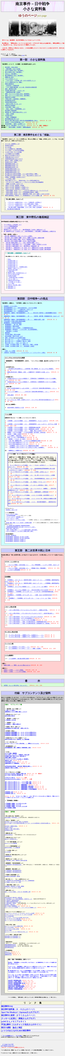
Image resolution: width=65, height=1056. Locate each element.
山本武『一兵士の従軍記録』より (14, 122)
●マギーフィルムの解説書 (11, 843)
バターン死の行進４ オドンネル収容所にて (21, 618)
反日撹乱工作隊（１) (13, 260)
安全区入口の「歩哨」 (11, 162)
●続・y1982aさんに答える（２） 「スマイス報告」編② (18, 783)
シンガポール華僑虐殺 (13, 570)
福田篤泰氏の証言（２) (11, 165)
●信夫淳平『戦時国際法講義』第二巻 (16, 983)
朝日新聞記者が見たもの (12, 119)
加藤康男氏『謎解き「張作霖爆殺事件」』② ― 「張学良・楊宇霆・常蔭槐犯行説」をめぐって (32, 316)
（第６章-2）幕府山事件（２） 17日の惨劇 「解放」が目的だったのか (26, 244)
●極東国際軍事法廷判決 (10, 944)
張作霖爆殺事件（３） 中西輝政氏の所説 (16, 311)
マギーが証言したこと (11, 79)
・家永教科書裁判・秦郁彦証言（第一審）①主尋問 (17, 536)
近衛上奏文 (10, 395)
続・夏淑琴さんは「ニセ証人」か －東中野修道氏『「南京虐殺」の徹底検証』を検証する (30, 231)
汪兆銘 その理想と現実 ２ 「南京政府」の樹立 (19, 346)
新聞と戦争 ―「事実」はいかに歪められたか (17, 665)
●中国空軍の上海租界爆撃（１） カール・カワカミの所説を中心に (20, 732)
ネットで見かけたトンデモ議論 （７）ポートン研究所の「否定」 (30, 485)
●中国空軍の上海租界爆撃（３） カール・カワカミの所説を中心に (20, 735)
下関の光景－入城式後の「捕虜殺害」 (16, 99)
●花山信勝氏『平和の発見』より (12, 817)
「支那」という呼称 (9, 351)
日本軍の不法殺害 (12, 276)
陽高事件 (7, 333)
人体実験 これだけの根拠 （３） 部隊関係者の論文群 (23, 427)
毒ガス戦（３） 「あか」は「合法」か (16, 343)
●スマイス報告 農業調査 (11, 753)
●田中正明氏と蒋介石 (10, 715)
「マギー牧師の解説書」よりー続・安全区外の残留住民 (21, 87)
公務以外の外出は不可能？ (14, 280)
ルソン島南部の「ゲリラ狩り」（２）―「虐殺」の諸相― (25, 648)
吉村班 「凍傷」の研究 (14, 434)
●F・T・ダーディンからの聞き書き (13, 919)
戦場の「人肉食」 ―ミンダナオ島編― (15, 671)
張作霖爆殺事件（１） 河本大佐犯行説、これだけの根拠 (20, 308)
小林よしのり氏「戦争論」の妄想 (14, 185)
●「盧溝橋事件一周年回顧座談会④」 (13, 872)
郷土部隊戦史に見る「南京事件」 (14, 75)
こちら (23, 55)
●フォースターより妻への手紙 (12, 929)
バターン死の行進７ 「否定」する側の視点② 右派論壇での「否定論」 (29, 623)
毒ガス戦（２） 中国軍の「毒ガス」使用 (17, 341)
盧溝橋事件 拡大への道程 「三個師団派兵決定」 (19, 328)
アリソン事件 (11, 283)
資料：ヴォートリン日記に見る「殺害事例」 (17, 94)
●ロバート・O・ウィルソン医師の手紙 (14, 926)
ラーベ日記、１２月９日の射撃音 (14, 150)
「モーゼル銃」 (18, 1035)
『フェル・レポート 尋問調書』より (14, 517)
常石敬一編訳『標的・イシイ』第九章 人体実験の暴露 (19, 522)
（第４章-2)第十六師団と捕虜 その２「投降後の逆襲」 (20, 239)
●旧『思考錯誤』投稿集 (10, 807)
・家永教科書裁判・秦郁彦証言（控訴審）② (15, 541)
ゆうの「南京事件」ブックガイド (15, 125)
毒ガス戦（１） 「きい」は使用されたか (17, 339)
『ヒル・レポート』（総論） (12, 518)
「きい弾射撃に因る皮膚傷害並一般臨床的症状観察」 (18, 525)
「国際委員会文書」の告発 (12, 92)
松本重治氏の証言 (10, 100)
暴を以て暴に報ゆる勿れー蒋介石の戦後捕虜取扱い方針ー (21, 120)
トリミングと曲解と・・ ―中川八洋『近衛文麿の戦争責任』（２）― (28, 391)
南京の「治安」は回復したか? (13, 160)
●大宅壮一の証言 (9, 827)
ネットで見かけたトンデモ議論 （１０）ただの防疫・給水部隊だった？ (33, 495)
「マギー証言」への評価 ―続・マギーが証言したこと (20, 80)
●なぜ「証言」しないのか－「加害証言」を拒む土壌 (17, 754)
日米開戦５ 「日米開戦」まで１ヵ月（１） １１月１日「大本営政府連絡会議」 (30, 591)
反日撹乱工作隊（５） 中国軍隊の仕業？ (18, 266)
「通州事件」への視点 (11, 331)
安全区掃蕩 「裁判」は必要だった (15, 124)
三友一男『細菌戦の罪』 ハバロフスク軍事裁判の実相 (24, 440)
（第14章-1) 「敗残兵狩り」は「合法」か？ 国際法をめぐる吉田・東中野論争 (28, 247)
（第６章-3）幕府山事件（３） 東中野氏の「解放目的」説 (22, 246)
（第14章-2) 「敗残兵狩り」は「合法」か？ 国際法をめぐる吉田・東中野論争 (28, 249)
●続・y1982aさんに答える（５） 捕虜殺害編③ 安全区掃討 (19, 787)
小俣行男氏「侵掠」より (12, 107)
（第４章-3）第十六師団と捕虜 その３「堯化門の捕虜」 (20, 241)
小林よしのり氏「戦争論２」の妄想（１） (17, 187)
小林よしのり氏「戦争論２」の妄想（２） (17, 189)
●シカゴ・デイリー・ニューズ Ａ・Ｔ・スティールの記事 (18, 914)
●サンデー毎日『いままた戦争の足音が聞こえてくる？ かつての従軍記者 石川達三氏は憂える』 (28, 823)
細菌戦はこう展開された (16, 450)
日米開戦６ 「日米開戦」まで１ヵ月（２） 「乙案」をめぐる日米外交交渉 (29, 595)
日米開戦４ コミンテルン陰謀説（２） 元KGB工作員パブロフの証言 (27, 590)
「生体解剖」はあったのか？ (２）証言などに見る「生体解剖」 (27, 447)
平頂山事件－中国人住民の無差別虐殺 (14, 321)
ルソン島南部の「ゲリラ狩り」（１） (19, 647)
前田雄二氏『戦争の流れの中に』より (16, 112)
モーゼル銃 (8, 147)
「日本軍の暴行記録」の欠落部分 (15, 277)
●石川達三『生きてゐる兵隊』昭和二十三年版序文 (16, 821)
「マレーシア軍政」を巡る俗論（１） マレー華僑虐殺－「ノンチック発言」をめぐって (33, 565)
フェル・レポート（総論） (12, 514)
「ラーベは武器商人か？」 (8, 1035)
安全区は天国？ (9, 145)
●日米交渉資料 (8, 953)
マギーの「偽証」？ (13, 279)
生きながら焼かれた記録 (13, 274)
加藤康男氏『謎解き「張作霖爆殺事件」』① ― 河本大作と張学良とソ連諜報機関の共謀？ (30, 313)
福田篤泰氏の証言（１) (11, 164)
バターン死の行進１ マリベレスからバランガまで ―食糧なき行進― (28, 610)
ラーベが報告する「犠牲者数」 (14, 148)
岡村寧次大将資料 (10, 105)
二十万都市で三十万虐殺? (12, 153)
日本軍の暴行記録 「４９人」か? (15, 90)
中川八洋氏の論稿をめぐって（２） (19, 444)
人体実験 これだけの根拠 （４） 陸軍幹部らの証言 (23, 429)
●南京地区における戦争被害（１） (13, 936)
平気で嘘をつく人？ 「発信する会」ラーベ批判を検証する (22, 180)
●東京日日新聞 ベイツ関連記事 (12, 847)
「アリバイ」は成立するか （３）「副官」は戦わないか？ (25, 205)
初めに (9, 259)
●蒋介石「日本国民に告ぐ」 (11, 839)
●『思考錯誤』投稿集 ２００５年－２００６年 (16, 806)
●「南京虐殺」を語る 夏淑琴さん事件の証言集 (16, 860)
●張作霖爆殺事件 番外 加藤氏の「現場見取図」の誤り (18, 747)
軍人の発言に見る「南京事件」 (14, 72)
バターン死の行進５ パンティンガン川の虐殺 (22, 620)
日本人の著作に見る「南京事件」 (14, 70)
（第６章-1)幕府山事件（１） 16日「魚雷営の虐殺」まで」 (22, 242)
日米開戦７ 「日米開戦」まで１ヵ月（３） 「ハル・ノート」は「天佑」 (30, 598)
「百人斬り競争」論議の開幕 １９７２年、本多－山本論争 (24, 207)
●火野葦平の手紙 (9, 830)
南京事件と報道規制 (10, 110)
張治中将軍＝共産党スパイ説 (15, 407)
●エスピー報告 (8, 930)
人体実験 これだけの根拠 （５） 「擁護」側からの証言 (24, 430)
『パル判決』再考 (10, 179)
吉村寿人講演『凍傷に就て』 (12, 528)
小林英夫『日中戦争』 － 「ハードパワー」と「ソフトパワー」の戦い (25, 352)
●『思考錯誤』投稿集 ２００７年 (13, 805)
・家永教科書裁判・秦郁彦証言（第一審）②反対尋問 (17, 538)
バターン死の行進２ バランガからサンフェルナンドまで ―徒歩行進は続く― (31, 613)
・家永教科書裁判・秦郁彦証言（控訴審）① (15, 539)
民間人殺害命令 (9, 84)
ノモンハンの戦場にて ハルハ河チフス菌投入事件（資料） (20, 531)
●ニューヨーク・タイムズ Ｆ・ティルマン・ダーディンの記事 (19, 913)
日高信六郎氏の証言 (10, 102)
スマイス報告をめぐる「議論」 (14, 82)
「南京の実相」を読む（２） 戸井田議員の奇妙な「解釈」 (22, 192)
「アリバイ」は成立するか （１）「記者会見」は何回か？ (24, 202)
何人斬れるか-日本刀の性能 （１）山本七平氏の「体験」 (21, 174)
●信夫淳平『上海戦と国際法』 (15, 981)
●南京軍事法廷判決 (9, 947)
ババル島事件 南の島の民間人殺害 (19, 658)
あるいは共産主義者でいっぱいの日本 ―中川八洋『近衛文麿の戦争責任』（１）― (32, 388)
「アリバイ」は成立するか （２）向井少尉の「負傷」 (23, 204)
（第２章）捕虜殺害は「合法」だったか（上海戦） (18, 236)
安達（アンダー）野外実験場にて (16, 437)
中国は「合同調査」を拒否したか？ (15, 177)
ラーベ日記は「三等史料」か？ (13, 224)
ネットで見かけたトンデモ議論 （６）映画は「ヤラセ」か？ (28, 482)
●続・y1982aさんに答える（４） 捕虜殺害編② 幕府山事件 (19, 786)
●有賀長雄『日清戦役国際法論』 (15, 989)
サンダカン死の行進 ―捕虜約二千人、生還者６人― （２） (26, 636)
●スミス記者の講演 (9, 916)
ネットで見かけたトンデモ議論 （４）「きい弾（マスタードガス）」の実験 (33, 475)
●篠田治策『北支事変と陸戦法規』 (16, 987)
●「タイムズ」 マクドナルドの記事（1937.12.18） (17, 917)
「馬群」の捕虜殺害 (10, 117)
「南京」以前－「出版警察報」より (15, 109)
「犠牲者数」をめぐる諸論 (12, 69)
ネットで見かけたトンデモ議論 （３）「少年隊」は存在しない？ (30, 472)
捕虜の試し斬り (9, 77)
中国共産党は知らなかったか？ (14, 158)
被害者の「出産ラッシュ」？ (14, 268)
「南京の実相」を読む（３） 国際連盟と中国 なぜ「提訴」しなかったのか (27, 194)
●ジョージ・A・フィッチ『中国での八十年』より (16, 931)
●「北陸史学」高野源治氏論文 (12, 900)
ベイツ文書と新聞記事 (10, 228)
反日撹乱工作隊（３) (13, 263)
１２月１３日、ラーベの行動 (13, 152)
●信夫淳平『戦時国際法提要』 (15, 980)
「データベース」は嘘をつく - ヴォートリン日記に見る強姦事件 (24, 182)
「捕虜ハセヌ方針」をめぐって (14, 184)
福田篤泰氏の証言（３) (11, 167)
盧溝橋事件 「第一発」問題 (13, 324)
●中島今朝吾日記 (9, 834)
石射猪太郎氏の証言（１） (12, 169)
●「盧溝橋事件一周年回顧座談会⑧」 (14, 864)
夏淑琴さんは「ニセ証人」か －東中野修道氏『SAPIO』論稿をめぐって (25, 229)
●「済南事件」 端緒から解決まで (13, 724)
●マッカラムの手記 (9, 927)
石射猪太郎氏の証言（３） (12, 172)
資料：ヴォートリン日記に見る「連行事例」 (17, 95)
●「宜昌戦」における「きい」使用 (13, 882)
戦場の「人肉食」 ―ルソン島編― (14, 670)
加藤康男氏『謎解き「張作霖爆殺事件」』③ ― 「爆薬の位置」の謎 (24, 319)
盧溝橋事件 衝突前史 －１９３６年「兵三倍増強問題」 (21, 329)
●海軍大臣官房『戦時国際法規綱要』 (16, 986)
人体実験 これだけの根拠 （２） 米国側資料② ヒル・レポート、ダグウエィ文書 (32, 424)
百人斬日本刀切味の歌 (13, 209)
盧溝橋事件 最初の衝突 (12, 326)
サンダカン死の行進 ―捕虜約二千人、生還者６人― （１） (26, 635)
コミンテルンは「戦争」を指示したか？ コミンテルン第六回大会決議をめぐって (30, 399)
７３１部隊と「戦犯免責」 (15, 435)
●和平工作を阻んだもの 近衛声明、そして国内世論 (17, 739)
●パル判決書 (8, 851)
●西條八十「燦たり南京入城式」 (12, 828)
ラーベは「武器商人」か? (12, 143)
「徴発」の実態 (9, 114)
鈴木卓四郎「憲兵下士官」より (14, 336)
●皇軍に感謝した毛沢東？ (11, 757)
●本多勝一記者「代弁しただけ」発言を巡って (15, 756)
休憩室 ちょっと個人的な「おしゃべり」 (16, 685)
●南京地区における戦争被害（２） (13, 937)
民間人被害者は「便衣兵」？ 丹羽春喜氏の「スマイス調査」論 (23, 195)
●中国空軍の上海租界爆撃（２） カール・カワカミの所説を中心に (20, 733)
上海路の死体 (11, 271)
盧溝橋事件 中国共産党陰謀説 (13, 323)
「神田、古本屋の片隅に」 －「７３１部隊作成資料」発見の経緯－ (22, 529)
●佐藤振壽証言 (8, 856)
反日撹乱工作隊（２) (13, 262)
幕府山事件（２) (12, 288)
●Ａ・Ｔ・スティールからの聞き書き (13, 920)
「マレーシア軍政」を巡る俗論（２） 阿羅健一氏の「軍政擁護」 (27, 568)
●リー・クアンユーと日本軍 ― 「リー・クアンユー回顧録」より (20, 907)
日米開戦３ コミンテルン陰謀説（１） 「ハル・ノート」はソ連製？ (27, 586)
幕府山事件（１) (12, 286)
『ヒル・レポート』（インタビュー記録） (15, 519)
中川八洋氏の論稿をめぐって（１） (19, 442)
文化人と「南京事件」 (11, 74)
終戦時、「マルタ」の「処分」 (17, 439)
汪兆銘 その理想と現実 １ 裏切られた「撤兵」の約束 (21, 344)
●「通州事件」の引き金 (10, 720)
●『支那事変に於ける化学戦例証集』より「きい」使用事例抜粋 (19, 880)
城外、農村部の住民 (10, 89)
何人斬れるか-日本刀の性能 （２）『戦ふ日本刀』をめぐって (23, 175)
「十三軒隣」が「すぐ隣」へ (14, 282)
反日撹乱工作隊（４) (13, 265)
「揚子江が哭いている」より (13, 104)
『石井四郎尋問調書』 (11, 515)
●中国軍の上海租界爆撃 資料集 (12, 876)
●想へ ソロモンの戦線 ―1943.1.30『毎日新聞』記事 (17, 891)
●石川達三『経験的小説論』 (11, 826)
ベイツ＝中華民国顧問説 (11, 226)
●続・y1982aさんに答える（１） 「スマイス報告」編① (18, 782)
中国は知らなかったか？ (12, 157)
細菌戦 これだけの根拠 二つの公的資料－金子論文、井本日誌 (26, 432)
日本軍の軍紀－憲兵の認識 (12, 334)
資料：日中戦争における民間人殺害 (15, 338)
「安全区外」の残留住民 (12, 85)
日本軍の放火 (9, 115)
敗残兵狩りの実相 (10, 97)
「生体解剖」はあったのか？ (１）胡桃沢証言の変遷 (24, 445)
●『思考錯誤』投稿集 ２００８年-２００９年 (15, 803)
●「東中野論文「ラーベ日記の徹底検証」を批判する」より (18, 899)
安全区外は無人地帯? (13, 269)
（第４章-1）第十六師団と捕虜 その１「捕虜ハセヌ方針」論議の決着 (24, 237)
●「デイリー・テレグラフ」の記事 (13, 887)
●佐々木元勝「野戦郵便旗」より (12, 906)
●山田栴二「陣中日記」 (10, 904)
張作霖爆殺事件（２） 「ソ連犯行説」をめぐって (18, 309)
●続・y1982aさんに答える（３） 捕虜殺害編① (16, 784)
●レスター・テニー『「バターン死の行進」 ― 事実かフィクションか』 (22, 743)
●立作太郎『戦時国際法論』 (14, 984)
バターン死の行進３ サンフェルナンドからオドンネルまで (26, 616)
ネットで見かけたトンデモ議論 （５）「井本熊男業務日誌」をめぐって (32, 478)
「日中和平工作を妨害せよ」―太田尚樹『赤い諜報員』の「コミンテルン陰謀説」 (30, 368)
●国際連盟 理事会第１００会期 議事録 (14, 886)
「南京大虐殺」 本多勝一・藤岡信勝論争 (19, 127)
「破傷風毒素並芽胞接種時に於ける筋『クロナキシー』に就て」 (21, 527)
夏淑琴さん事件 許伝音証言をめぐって (17, 273)
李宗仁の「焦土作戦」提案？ (14, 285)
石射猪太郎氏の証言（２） (12, 170)
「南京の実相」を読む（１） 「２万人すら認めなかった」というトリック (26, 190)
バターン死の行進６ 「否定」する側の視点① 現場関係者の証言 (28, 621)
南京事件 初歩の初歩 (11, 67)
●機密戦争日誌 (8, 954)
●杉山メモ (7, 951)
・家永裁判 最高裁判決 (10, 535)
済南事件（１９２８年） (11, 306)
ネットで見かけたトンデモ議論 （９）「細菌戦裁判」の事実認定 (30, 492)
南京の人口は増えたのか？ (12, 155)
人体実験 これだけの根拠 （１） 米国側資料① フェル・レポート (27, 420)
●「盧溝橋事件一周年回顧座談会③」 (13, 870)
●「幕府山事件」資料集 (10, 903)
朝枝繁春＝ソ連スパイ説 (11, 509)
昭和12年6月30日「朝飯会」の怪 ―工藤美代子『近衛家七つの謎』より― (28, 372)
